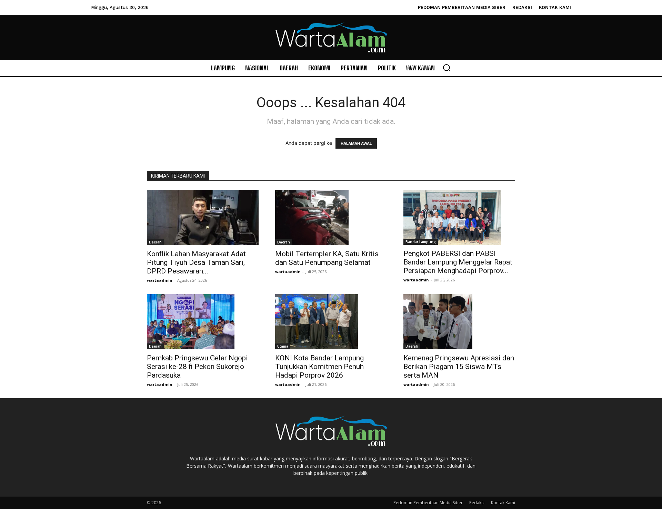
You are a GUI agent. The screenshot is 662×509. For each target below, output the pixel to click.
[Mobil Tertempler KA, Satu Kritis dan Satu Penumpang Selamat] (331, 217)
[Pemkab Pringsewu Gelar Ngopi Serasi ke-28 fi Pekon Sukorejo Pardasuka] (203, 321)
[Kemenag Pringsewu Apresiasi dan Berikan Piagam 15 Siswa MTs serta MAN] (459, 321)
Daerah (155, 242)
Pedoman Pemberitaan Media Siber (428, 503)
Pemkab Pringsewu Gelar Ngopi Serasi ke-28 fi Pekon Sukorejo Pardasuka (197, 366)
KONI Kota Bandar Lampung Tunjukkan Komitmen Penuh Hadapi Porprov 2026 (319, 366)
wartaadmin (159, 280)
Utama (282, 346)
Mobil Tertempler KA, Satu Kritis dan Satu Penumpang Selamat (327, 258)
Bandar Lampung (420, 241)
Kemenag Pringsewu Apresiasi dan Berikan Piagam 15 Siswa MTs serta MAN (458, 366)
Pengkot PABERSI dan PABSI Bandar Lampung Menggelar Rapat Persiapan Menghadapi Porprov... (457, 262)
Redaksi (476, 503)
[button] (446, 67)
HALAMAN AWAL (356, 143)
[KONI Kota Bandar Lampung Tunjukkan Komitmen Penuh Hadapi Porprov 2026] (331, 321)
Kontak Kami (503, 503)
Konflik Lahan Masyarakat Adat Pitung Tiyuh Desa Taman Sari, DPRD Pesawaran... (196, 262)
